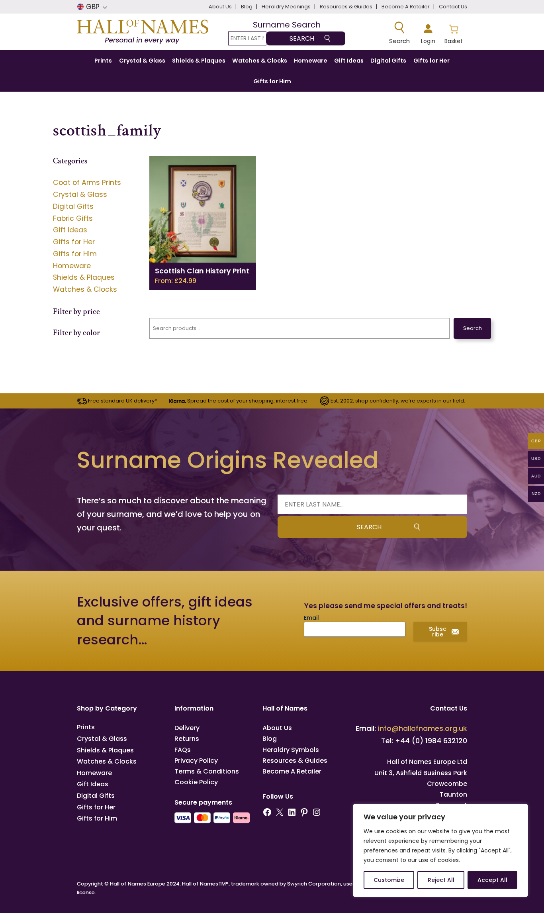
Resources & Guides (294, 760)
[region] (440, 850)
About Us (277, 727)
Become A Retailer (291, 771)
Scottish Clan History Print (202, 271)
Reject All (441, 880)
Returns (186, 738)
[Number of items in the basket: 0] (453, 33)
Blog (269, 738)
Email (311, 618)
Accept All (492, 880)
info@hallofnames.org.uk (422, 728)
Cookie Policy (196, 782)
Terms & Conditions (206, 771)
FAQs (182, 749)
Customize (389, 880)
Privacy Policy (196, 760)
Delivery (187, 727)
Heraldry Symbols (290, 749)
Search (472, 328)
